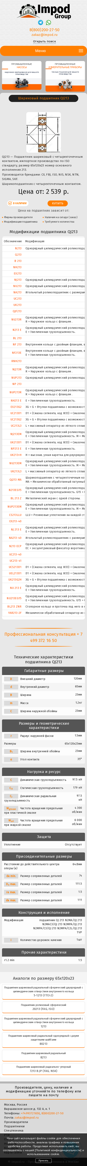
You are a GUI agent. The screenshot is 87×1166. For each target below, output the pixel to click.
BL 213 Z (16, 498)
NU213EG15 (14, 598)
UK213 (17, 305)
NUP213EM (14, 506)
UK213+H (15, 455)
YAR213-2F (14, 613)
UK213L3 (16, 471)
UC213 (17, 298)
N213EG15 (15, 490)
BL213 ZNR (14, 606)
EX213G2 (16, 407)
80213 (43, 1044)
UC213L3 (16, 426)
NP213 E (16, 448)
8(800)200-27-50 (45, 29)
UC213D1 (15, 413)
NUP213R (15, 392)
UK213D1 (15, 442)
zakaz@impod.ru (45, 35)
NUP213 (16, 377)
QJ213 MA (16, 479)
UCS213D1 (15, 567)
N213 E (17, 330)
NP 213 (16, 384)
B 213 (17, 261)
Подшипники (14, 1126)
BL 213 (17, 338)
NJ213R (16, 369)
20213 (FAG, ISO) (43, 1009)
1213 (44, 1026)
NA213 (17, 292)
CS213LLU (15, 515)
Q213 (18, 254)
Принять (43, 1160)
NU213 (17, 286)
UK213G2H (15, 579)
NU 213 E (16, 588)
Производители (16, 1122)
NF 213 (17, 344)
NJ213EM (15, 434)
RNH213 (16, 361)
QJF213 (17, 311)
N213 (18, 248)
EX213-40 (15, 521)
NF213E (16, 353)
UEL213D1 (15, 573)
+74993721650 (30, 1113)
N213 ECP (15, 546)
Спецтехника (13, 1130)
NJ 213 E (16, 529)
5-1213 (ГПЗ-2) (43, 995)
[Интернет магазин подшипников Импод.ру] (43, 10)
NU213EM (15, 463)
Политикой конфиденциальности (58, 1150)
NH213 (17, 267)
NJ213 (17, 280)
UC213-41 (16, 561)
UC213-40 (15, 554)
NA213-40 (15, 538)
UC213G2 (15, 419)
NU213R (16, 319)
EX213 (17, 273)
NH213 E (16, 400)
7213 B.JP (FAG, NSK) (43, 1071)
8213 (43, 1057)
